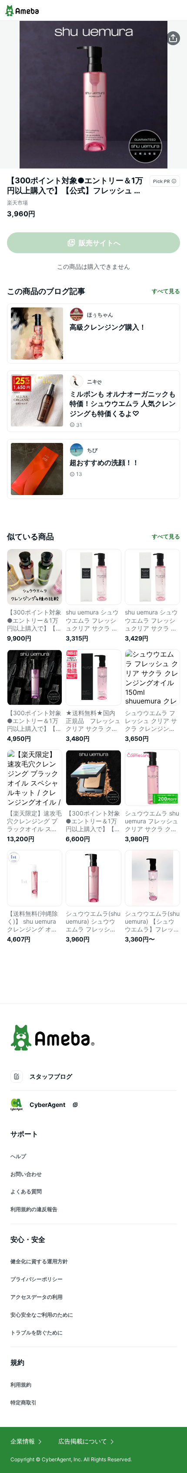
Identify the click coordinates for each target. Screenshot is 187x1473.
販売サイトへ (99, 242)
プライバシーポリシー (36, 1279)
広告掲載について (82, 1441)
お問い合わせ (26, 1174)
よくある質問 (26, 1191)
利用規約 (20, 1384)
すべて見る (166, 290)
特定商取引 (23, 1402)
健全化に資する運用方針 (39, 1261)
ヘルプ (18, 1156)
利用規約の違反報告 (33, 1209)
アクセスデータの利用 (36, 1297)
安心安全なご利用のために (41, 1314)
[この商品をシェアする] (173, 38)
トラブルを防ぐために (36, 1332)
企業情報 (22, 1441)
